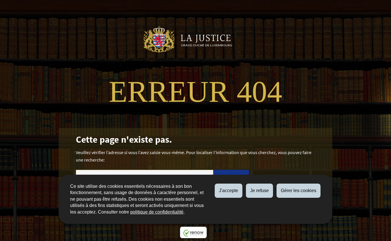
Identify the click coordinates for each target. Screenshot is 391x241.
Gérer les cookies (298, 190)
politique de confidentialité (156, 212)
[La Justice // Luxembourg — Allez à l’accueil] (190, 39)
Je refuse (259, 190)
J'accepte (228, 190)
